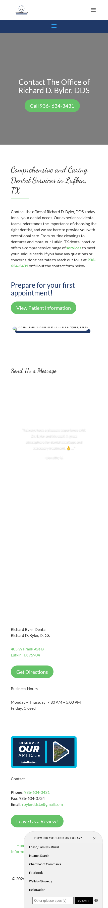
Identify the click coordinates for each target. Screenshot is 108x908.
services (73, 247)
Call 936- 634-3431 (52, 106)
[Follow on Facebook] (15, 723)
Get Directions (32, 672)
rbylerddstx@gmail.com (42, 804)
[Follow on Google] (25, 723)
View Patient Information (43, 308)
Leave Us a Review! (37, 821)
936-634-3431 (37, 792)
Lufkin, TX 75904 (25, 654)
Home (22, 845)
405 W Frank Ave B (27, 648)
